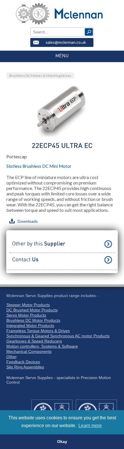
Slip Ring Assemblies (25, 367)
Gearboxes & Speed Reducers (34, 341)
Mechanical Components (29, 351)
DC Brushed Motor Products (32, 310)
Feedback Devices (23, 361)
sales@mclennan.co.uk (66, 42)
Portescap (16, 156)
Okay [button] (62, 441)
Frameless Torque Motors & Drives (38, 330)
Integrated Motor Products (30, 325)
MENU (62, 56)
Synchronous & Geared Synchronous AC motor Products (58, 336)
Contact (25, 259)
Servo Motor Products (26, 315)
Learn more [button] (90, 425)
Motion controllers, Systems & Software (42, 346)
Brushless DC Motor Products (33, 320)
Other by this (38, 244)
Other (11, 356)
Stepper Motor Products (28, 304)
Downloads (28, 221)
